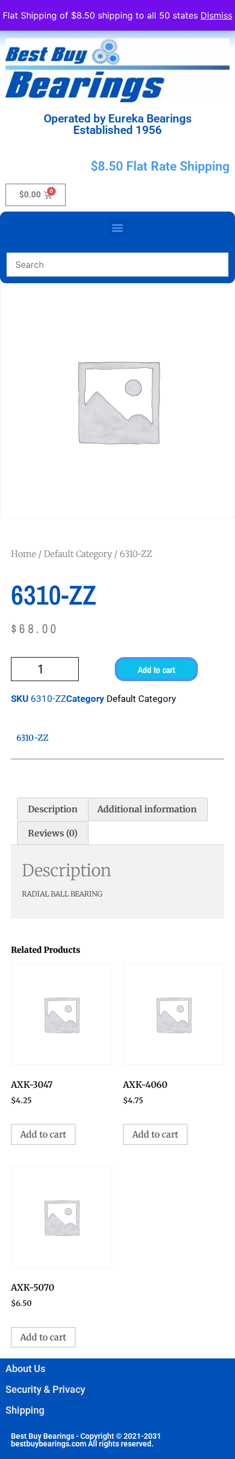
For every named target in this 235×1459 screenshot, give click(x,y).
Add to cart (156, 670)
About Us (25, 1368)
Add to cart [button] (43, 1134)
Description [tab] (53, 809)
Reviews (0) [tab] (53, 833)
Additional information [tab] (147, 809)
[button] (118, 227)
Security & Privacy (45, 1389)
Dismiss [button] (216, 15)
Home (23, 553)
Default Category (78, 553)
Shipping (24, 1410)
